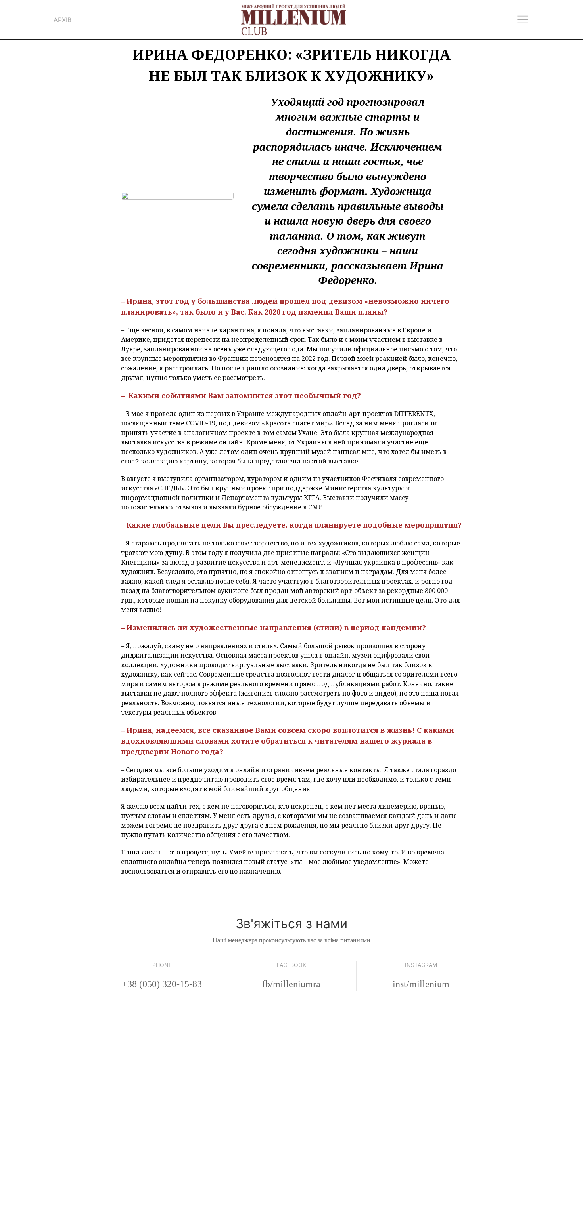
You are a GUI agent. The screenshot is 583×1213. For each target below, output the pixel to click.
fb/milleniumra (291, 984)
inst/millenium (421, 984)
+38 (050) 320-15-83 (162, 984)
